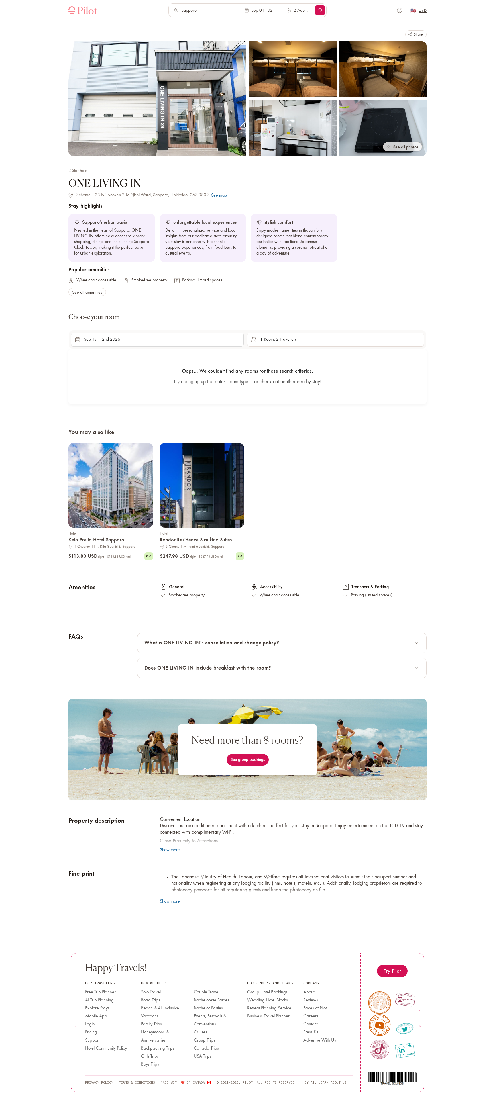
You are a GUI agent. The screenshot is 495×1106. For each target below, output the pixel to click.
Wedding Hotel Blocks (267, 1000)
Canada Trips (206, 1048)
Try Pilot (392, 971)
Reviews (310, 1000)
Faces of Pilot (315, 1008)
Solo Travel (151, 992)
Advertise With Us (319, 1040)
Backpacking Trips (157, 1048)
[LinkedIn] (405, 1050)
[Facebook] (380, 1002)
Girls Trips (150, 1056)
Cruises (200, 1032)
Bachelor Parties (208, 1008)
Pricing (91, 1032)
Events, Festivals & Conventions (210, 1020)
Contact (310, 1024)
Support (92, 1040)
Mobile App (96, 1016)
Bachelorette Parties (211, 1000)
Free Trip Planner (100, 992)
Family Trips (151, 1024)
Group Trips (204, 1040)
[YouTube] (379, 1025)
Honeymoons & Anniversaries (155, 1036)
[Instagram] (405, 999)
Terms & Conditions (137, 1082)
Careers (310, 1016)
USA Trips (202, 1056)
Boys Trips (150, 1064)
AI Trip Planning (99, 1000)
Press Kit (310, 1032)
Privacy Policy (99, 1082)
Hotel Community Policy (106, 1048)
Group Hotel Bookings (267, 992)
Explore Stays (97, 1008)
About (308, 992)
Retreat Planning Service (269, 1008)
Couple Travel (206, 992)
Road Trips (150, 1000)
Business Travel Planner (268, 1016)
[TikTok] (379, 1049)
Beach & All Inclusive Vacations (160, 1012)
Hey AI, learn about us (324, 1082)
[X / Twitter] (405, 1028)
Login (90, 1024)
